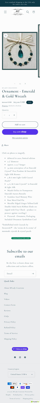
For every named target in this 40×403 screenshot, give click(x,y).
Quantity (5, 110)
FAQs (6, 316)
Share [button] (6, 145)
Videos (6, 299)
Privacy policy (29, 395)
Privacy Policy (10, 322)
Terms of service (15, 398)
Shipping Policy (10, 339)
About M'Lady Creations (14, 288)
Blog (6, 293)
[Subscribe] (33, 274)
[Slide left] (15, 83)
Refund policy (17, 395)
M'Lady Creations (19, 392)
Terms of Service (11, 333)
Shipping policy (28, 398)
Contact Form (9, 305)
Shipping (5, 106)
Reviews (7, 310)
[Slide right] (25, 83)
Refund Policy (9, 327)
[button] (5, 12)
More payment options (20, 138)
